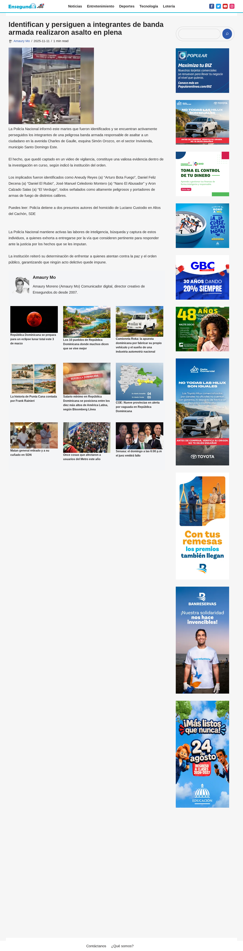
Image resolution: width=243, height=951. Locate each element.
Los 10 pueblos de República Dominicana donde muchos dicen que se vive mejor (86, 344)
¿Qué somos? (122, 946)
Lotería (169, 6)
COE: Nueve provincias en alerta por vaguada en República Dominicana (138, 407)
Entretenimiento (100, 6)
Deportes (126, 6)
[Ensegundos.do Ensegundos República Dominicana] (26, 6)
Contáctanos (96, 946)
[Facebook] (211, 6)
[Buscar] (227, 34)
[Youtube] (225, 6)
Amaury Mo (22, 41)
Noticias (75, 6)
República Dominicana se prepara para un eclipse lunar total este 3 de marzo (33, 339)
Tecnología (148, 6)
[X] (218, 6)
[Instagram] (231, 6)
